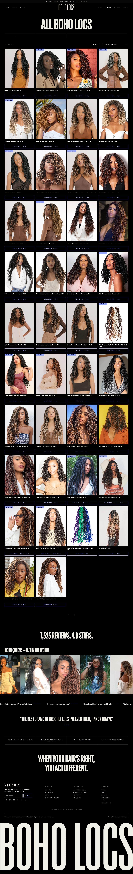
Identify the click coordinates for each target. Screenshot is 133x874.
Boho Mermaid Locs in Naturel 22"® (109, 395)
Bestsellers (49, 792)
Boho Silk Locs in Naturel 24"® (76, 497)
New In (47, 795)
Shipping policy (78, 809)
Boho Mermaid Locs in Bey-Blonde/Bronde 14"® (19, 599)
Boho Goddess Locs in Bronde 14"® (15, 344)
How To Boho (105, 797)
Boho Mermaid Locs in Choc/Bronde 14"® (111, 446)
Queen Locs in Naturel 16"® (13, 192)
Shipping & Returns (80, 792)
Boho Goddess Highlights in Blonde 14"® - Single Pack (113, 345)
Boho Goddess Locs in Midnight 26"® (15, 395)
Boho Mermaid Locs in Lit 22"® (14, 141)
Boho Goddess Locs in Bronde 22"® (15, 243)
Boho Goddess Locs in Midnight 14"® (47, 90)
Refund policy (54, 809)
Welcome (104, 789)
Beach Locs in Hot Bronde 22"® (45, 395)
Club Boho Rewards (52, 797)
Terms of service (70, 809)
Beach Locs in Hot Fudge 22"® (45, 243)
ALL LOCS (48, 789)
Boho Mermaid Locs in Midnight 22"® (15, 294)
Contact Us (77, 797)
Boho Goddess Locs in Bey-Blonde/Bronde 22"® (50, 294)
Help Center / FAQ (79, 789)
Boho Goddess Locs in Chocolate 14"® (47, 497)
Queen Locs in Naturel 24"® (13, 90)
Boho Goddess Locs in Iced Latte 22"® (47, 446)
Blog (102, 800)
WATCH (22, 7)
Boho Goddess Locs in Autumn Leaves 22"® (17, 497)
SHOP (8, 7)
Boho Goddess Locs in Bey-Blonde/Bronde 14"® (81, 192)
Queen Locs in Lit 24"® (105, 548)
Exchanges (77, 795)
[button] (126, 7)
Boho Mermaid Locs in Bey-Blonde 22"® (16, 446)
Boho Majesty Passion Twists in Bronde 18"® (80, 243)
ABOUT (15, 7)
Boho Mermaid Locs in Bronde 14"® (109, 192)
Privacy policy (61, 809)
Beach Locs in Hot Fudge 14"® (45, 141)
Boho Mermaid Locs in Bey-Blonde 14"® (47, 192)
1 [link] (59, 615)
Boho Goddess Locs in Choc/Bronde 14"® (79, 395)
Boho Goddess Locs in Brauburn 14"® (78, 90)
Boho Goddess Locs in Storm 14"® (109, 90)
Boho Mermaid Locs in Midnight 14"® (109, 294)
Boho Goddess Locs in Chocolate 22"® (47, 548)
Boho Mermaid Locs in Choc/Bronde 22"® (79, 446)
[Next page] (74, 615)
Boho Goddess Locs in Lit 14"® (108, 141)
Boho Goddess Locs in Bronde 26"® (109, 497)
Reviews (104, 795)
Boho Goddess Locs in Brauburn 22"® (78, 294)
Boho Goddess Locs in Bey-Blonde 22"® (47, 344)
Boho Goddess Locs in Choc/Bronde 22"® (79, 344)
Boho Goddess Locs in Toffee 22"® (46, 599)
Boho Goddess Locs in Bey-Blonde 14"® (79, 141)
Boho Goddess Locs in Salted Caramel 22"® (17, 548)
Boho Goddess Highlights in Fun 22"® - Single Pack (80, 548)
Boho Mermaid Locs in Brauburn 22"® (110, 243)
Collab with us (106, 802)
